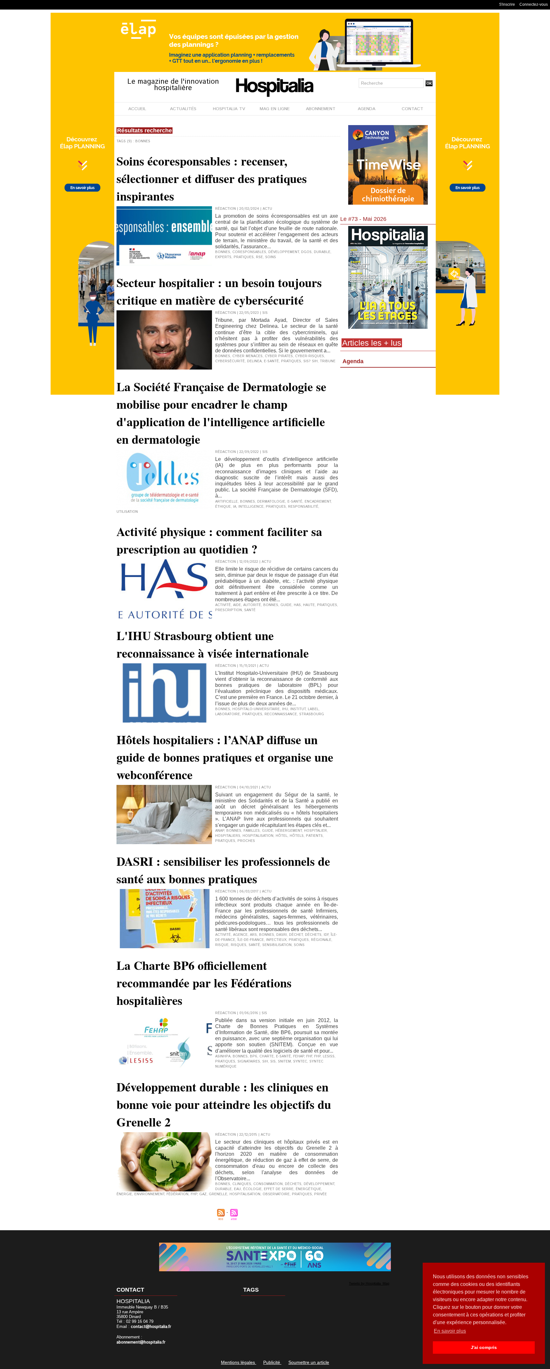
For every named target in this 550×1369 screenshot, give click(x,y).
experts (223, 257)
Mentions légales (238, 1362)
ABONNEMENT (320, 109)
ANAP (219, 830)
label (313, 709)
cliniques (241, 1184)
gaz (203, 1194)
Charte (266, 1056)
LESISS (329, 1056)
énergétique (308, 1189)
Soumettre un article (308, 1362)
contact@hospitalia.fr (151, 1327)
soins (270, 257)
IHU (285, 709)
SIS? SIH (310, 361)
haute (309, 605)
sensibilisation (277, 945)
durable (322, 252)
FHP (317, 1056)
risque (222, 945)
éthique (223, 506)
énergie (124, 1194)
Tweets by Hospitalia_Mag (369, 1283)
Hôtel (281, 835)
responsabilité (303, 506)
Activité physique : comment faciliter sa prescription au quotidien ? (219, 540)
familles (251, 830)
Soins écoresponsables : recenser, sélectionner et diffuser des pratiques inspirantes (211, 178)
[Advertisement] (388, 421)
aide (237, 605)
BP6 (253, 1056)
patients (314, 835)
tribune (327, 361)
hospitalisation (258, 835)
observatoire (276, 1194)
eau (237, 1189)
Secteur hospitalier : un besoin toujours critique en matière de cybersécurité (219, 291)
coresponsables (249, 252)
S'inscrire (507, 4)
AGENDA (366, 109)
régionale (321, 939)
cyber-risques (309, 356)
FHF (309, 1056)
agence (240, 934)
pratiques (244, 257)
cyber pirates (279, 356)
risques (238, 945)
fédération (177, 1194)
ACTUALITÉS (183, 109)
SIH (265, 1061)
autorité (252, 605)
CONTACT (412, 109)
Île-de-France (250, 939)
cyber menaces (247, 356)
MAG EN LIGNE (275, 109)
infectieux (276, 939)
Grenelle (218, 1194)
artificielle (226, 501)
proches (246, 840)
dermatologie (271, 501)
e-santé (271, 361)
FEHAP (298, 1056)
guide (286, 605)
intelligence (251, 506)
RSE (259, 257)
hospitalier (315, 830)
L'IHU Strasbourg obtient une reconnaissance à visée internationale (212, 644)
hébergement (288, 830)
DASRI (281, 934)
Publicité (272, 1362)
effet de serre (278, 1189)
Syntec (300, 1061)
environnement (149, 1194)
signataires (248, 1061)
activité (223, 605)
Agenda (352, 361)
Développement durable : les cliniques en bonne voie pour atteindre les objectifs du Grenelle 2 (223, 1104)
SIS (273, 1061)
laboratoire (227, 714)
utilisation (127, 511)
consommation (268, 1184)
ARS (253, 934)
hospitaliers (227, 835)
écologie (252, 1189)
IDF (326, 934)
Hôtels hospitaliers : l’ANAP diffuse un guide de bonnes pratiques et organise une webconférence (224, 757)
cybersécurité (230, 361)
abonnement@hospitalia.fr (141, 1342)
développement (283, 252)
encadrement (318, 501)
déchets (313, 934)
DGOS (306, 252)
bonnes (222, 252)
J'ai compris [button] (484, 1347)
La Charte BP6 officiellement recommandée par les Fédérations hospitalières (204, 982)
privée (320, 1194)
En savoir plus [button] (450, 1331)
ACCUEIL (137, 109)
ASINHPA (222, 1056)
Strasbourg (311, 714)
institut (298, 709)
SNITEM (284, 1061)
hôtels (297, 835)
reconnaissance (280, 714)
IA (234, 506)
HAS (297, 605)
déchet (296, 934)
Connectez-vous (533, 4)
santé (250, 610)
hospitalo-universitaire (256, 709)
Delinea (254, 361)
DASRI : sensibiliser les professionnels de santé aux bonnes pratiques (223, 869)
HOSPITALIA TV (229, 109)
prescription (228, 610)
